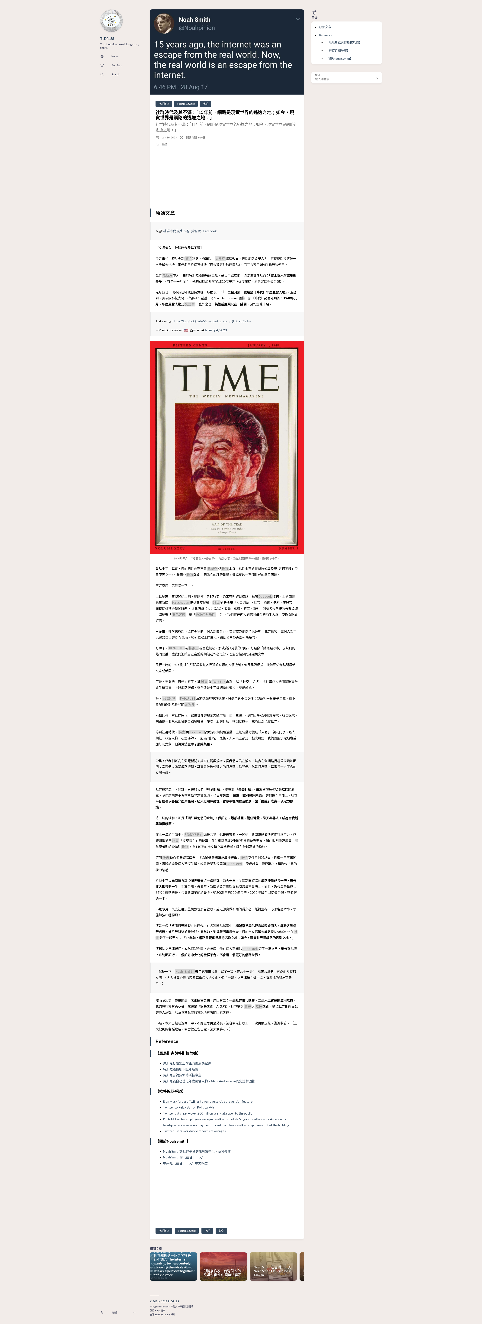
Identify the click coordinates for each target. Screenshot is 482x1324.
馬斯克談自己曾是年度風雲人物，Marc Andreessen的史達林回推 (209, 1081)
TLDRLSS (107, 39)
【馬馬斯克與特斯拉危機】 (344, 42)
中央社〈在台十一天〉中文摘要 (185, 1163)
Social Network (186, 103)
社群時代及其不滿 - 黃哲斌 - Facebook (190, 231)
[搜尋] (376, 77)
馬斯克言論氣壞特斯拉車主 (182, 1075)
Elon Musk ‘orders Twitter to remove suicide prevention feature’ (208, 1101)
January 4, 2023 (215, 330)
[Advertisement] (227, 178)
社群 (205, 103)
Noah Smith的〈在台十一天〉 (184, 1157)
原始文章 (325, 27)
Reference (325, 35)
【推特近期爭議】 (338, 50)
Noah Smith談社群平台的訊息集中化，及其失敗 (197, 1151)
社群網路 (164, 103)
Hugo (157, 1310)
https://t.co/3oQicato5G (189, 321)
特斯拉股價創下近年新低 (180, 1069)
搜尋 (317, 75)
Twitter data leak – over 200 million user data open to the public (207, 1113)
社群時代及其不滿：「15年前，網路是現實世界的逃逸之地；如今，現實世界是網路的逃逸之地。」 (225, 114)
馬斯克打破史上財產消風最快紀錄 (187, 1063)
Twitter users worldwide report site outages (194, 1131)
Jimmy (167, 1314)
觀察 (221, 1230)
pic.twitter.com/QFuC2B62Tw (229, 321)
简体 (164, 144)
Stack (158, 1314)
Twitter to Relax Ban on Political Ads (189, 1107)
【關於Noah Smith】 (339, 58)
